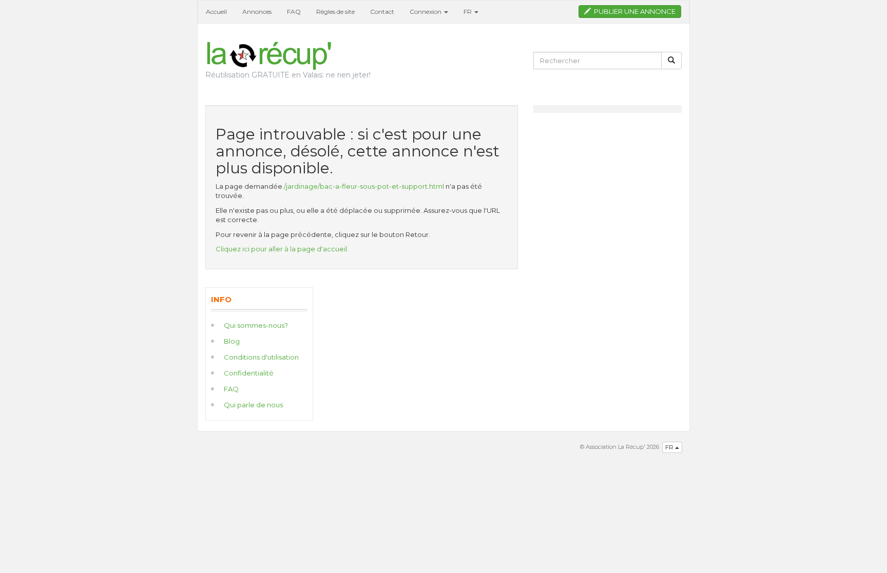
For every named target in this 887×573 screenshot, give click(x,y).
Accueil (216, 11)
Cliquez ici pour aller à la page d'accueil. (282, 249)
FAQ (294, 11)
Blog (232, 341)
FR (670, 447)
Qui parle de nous (253, 405)
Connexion (426, 11)
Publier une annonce (633, 11)
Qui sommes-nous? (256, 325)
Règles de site (335, 11)
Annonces (257, 11)
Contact (382, 11)
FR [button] (468, 11)
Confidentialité (249, 373)
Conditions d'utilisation (261, 357)
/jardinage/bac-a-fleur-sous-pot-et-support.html (364, 186)
